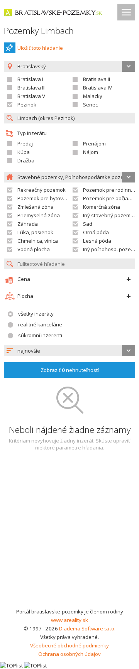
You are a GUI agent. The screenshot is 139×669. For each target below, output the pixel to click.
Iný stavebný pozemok (109, 215)
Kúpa (23, 152)
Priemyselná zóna (38, 215)
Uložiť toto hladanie (40, 47)
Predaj (25, 143)
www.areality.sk (69, 620)
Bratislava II (96, 79)
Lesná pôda (97, 240)
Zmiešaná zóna (35, 206)
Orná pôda (96, 232)
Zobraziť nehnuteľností (70, 370)
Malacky (92, 96)
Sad (87, 223)
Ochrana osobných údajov (69, 653)
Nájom (90, 152)
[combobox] (69, 350)
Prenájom (94, 143)
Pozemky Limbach (39, 31)
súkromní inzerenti (40, 335)
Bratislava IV (97, 87)
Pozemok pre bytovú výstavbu (53, 198)
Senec (90, 104)
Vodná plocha (33, 249)
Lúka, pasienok (35, 232)
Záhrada (27, 223)
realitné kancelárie (40, 324)
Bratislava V (31, 96)
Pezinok (26, 104)
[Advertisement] (69, 534)
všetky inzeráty (36, 313)
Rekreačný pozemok (41, 189)
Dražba (25, 160)
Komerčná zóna (101, 206)
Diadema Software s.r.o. (87, 628)
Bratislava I (30, 79)
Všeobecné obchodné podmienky (69, 645)
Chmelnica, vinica (37, 240)
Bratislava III (31, 87)
